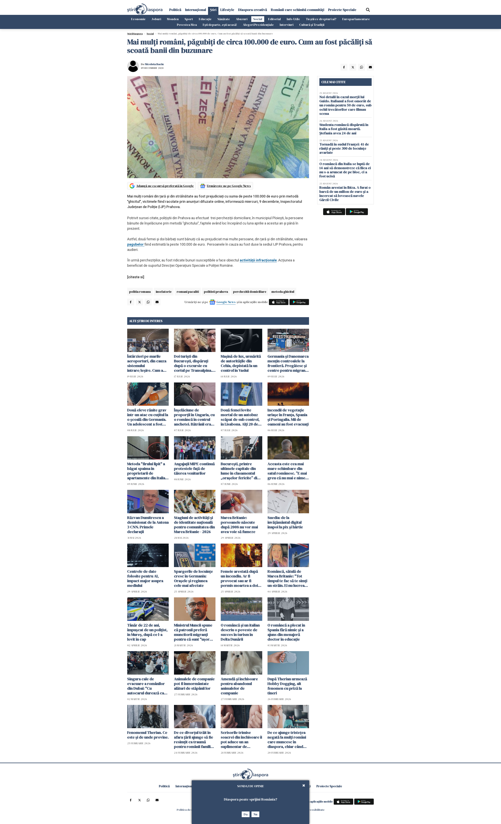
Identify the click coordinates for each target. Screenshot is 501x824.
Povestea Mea (187, 24)
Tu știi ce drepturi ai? (321, 19)
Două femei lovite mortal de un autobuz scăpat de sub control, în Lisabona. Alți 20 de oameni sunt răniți (240, 417)
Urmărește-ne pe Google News (229, 186)
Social (257, 19)
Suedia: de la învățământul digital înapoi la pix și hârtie (285, 522)
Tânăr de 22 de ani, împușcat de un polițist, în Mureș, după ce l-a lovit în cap (147, 632)
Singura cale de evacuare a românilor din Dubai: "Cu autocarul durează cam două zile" (147, 686)
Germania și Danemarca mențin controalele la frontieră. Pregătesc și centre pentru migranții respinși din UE (288, 363)
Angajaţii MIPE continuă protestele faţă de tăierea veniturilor (194, 468)
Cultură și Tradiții (311, 24)
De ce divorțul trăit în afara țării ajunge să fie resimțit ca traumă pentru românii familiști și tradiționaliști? (194, 739)
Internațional (195, 10)
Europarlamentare (356, 19)
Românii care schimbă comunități (297, 10)
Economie (138, 19)
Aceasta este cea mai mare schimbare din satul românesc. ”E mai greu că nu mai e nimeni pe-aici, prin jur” (288, 470)
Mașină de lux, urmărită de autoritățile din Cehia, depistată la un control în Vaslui (241, 363)
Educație (205, 19)
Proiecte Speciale (342, 10)
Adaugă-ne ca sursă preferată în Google (165, 186)
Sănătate (223, 19)
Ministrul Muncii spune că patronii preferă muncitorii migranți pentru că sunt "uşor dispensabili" (193, 632)
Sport (189, 19)
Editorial (274, 19)
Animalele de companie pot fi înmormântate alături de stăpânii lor (194, 684)
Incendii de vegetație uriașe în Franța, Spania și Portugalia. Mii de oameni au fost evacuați (288, 417)
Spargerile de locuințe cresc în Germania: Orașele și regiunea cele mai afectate (193, 578)
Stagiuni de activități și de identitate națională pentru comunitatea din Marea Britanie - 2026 (194, 524)
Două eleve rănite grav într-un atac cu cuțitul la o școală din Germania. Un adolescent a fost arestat (147, 417)
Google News (226, 302)
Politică (175, 10)
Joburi (156, 19)
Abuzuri (241, 19)
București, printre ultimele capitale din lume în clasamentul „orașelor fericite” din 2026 (240, 470)
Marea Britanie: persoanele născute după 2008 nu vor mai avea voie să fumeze (239, 524)
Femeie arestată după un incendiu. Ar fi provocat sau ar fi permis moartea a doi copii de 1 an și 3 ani (239, 578)
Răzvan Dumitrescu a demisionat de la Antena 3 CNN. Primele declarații (148, 524)
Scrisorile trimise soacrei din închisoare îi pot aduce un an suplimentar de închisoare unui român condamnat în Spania (241, 739)
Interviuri (286, 24)
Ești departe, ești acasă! (220, 24)
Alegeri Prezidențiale (258, 24)
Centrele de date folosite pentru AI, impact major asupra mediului (145, 578)
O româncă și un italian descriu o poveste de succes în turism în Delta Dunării (240, 632)
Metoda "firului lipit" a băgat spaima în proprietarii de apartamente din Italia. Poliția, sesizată (146, 470)
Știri (213, 10)
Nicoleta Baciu (154, 64)
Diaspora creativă (252, 10)
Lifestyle (227, 10)
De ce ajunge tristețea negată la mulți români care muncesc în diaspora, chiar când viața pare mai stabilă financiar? (287, 739)
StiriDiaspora (135, 33)
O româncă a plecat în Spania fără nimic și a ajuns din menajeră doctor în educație (286, 632)
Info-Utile (293, 19)
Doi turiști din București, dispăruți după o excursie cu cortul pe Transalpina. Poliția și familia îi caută (194, 363)
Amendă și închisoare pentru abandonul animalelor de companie (239, 686)
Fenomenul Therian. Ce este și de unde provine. (148, 735)
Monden (173, 19)
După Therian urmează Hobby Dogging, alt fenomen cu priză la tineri (287, 686)
